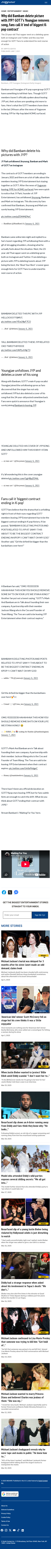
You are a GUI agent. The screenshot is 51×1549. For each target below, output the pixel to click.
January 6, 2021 (32, 223)
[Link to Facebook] (2, 1530)
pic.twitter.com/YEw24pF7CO (16, 321)
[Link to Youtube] (14, 1530)
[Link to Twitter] (10, 1530)
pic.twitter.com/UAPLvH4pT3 (15, 350)
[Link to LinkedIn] (22, 1530)
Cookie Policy (5, 1517)
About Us (4, 1506)
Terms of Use (5, 1521)
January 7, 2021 (8, 735)
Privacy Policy (6, 1513)
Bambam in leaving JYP (25, 405)
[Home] (8, 2)
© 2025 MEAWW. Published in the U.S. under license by (19, 1481)
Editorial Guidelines (7, 1510)
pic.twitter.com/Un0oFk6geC (23, 768)
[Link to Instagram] (6, 1530)
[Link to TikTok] (18, 1531)
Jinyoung (36, 197)
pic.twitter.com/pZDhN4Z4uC (16, 216)
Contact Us (5, 1525)
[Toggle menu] (47, 2)
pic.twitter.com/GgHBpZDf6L (24, 478)
